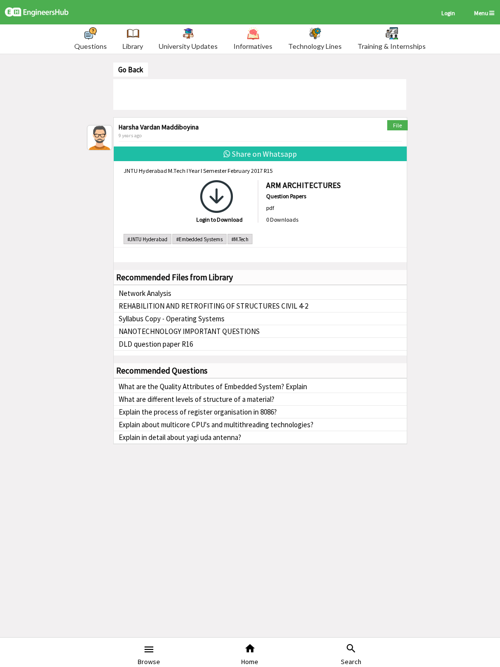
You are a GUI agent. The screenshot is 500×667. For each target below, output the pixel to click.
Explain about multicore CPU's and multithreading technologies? (216, 424)
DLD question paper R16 (156, 344)
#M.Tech (240, 239)
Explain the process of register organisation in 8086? (198, 412)
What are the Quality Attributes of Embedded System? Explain (213, 386)
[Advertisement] (259, 93)
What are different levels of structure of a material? (196, 399)
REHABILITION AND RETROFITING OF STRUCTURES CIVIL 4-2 (213, 306)
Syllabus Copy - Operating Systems (172, 318)
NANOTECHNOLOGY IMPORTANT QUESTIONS (189, 331)
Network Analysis (145, 293)
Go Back (130, 69)
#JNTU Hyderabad (147, 239)
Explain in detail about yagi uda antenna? (180, 437)
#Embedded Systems (199, 239)
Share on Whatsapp (263, 154)
